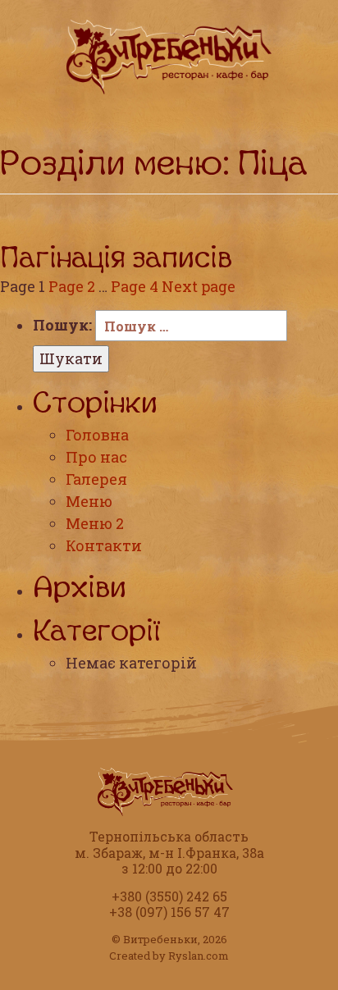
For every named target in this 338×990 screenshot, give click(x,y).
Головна (97, 435)
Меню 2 (95, 523)
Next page (198, 286)
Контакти (104, 545)
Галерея (96, 479)
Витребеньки (160, 939)
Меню (89, 501)
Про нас (96, 457)
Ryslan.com (198, 955)
